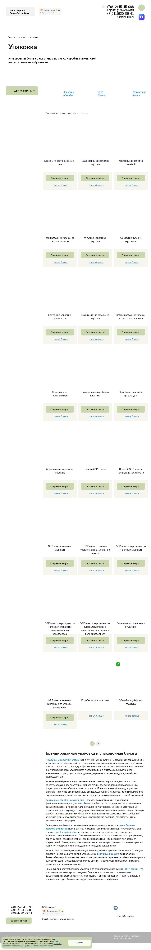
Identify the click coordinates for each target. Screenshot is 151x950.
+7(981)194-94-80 (120, 10)
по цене (84, 113)
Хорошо (79, 943)
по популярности (68, 113)
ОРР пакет (131, 869)
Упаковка (50, 759)
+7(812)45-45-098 (120, 7)
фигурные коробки (107, 854)
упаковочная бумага (68, 759)
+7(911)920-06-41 (120, 14)
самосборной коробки (65, 832)
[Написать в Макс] (142, 17)
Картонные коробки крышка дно (65, 800)
